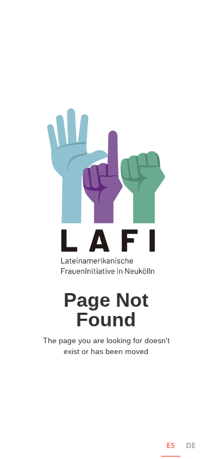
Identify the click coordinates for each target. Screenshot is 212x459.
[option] (190, 447)
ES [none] (170, 445)
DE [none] (191, 445)
